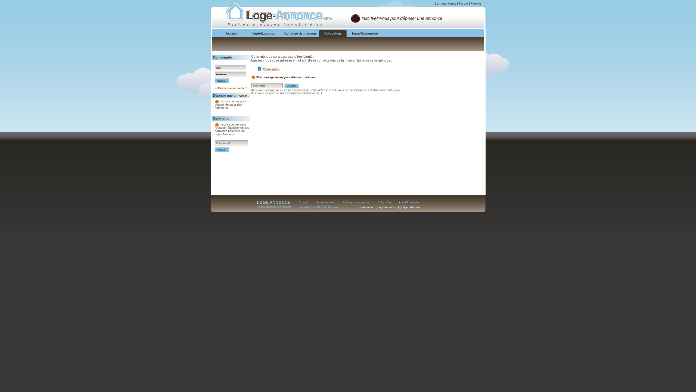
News (452, 3)
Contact (440, 3)
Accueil (303, 202)
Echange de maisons (356, 202)
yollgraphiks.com (410, 207)
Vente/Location (325, 202)
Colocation (384, 202)
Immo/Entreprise (409, 202)
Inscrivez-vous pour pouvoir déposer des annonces (230, 104)
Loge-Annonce (387, 207)
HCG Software (330, 207)
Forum (463, 3)
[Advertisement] (443, 89)
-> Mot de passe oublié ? (231, 88)
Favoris (476, 3)
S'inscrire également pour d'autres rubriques (285, 77)
